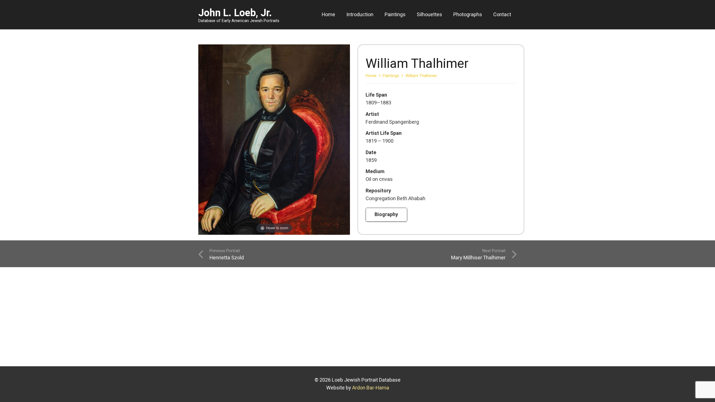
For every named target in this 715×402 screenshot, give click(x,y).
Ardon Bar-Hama (370, 388)
